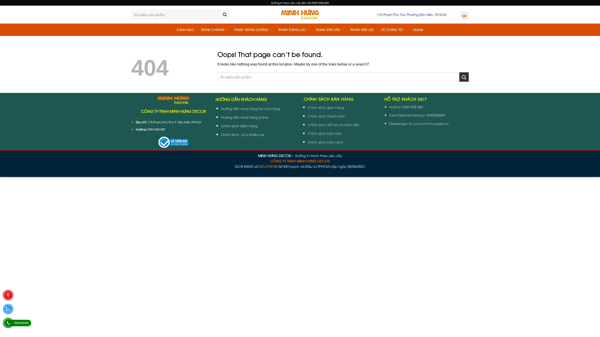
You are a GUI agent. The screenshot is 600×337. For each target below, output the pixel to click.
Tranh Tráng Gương (251, 29)
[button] (464, 15)
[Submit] (225, 14)
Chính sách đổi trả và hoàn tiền (333, 124)
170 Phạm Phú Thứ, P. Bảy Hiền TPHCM (174, 122)
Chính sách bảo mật (324, 133)
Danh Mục (185, 29)
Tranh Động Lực (292, 29)
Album (418, 29)
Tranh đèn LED (362, 29)
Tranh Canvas (212, 29)
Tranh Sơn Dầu (328, 29)
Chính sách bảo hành (325, 142)
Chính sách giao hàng (326, 107)
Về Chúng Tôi (392, 29)
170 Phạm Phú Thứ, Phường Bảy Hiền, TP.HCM (411, 14)
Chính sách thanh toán (326, 116)
